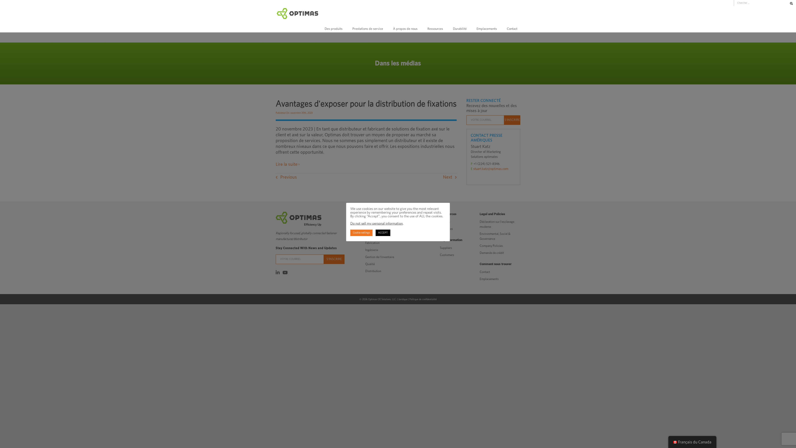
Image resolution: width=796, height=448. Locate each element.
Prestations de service (367, 28)
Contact (512, 28)
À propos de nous (405, 28)
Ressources (435, 28)
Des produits (333, 28)
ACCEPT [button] (383, 232)
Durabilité (460, 28)
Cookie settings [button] (361, 232)
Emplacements (487, 28)
